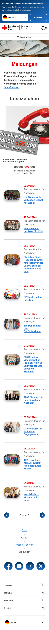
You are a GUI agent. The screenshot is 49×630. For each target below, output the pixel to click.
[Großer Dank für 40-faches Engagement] (12, 427)
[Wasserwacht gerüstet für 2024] (12, 225)
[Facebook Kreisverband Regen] (8, 566)
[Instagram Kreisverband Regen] (30, 566)
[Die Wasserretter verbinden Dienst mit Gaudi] (12, 195)
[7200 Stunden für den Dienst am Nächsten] (12, 395)
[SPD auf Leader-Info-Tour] (12, 294)
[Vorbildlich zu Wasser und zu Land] (12, 492)
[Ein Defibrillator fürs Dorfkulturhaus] (12, 324)
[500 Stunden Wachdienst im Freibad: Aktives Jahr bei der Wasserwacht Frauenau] (12, 359)
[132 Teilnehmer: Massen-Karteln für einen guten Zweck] (12, 459)
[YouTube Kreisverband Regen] (19, 566)
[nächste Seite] (42, 515)
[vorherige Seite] (6, 515)
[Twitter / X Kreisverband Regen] (40, 566)
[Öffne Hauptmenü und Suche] (44, 28)
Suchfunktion (11, 87)
